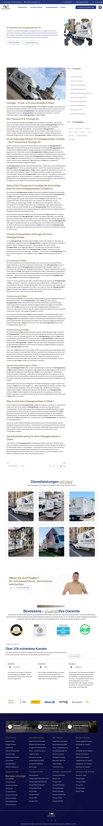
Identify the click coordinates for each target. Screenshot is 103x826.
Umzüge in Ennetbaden (76, 77)
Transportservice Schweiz (36, 760)
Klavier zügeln (33, 767)
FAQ (84, 2)
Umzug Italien (9, 788)
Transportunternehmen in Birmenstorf (81, 93)
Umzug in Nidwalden (58, 788)
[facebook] (50, 466)
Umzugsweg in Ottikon (76, 109)
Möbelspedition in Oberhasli (78, 113)
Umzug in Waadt (80, 788)
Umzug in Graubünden (58, 775)
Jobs (77, 747)
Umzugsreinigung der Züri (59, 751)
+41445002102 (68, 2)
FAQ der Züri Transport (82, 754)
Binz (70, 132)
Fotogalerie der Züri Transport (84, 751)
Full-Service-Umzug (58, 754)
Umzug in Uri (79, 785)
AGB (87, 2)
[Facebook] (48, 820)
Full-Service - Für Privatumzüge (17, 517)
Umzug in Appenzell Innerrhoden (38, 781)
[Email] (55, 820)
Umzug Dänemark (11, 782)
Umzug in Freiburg (34, 794)
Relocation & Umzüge (35, 757)
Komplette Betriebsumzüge (37, 744)
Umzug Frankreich (11, 791)
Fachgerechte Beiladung (36, 763)
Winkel (76, 132)
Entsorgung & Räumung (19, 554)
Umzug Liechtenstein (12, 795)
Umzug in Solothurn (57, 801)
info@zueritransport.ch (33, 2)
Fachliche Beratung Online (59, 744)
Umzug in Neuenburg (58, 785)
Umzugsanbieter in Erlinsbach (78, 89)
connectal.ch (79, 824)
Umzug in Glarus (33, 801)
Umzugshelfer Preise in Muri (77, 105)
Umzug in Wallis (80, 791)
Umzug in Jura (56, 778)
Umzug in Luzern (56, 781)
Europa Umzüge (10, 754)
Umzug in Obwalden (58, 791)
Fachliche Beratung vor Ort (60, 741)
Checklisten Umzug (57, 767)
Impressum (79, 2)
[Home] (8, 7)
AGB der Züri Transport (82, 757)
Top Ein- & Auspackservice (60, 747)
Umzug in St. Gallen (81, 775)
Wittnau (71, 128)
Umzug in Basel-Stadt (35, 788)
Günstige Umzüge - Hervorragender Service (80, 552)
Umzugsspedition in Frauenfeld (78, 101)
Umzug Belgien (10, 778)
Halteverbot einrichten (58, 760)
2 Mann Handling (56, 763)
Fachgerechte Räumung (12, 757)
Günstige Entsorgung (58, 757)
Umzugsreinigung (10, 763)
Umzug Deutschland (11, 785)
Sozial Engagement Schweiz (84, 741)
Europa (45, 37)
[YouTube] (51, 820)
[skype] (64, 466)
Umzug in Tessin (80, 778)
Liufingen (71, 135)
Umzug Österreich (11, 804)
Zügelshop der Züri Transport (84, 760)
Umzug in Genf (33, 797)
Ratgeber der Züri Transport (84, 763)
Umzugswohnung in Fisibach (78, 85)
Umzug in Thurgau (81, 781)
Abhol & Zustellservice (12, 767)
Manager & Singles (11, 744)
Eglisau (83, 132)
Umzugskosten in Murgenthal (78, 97)
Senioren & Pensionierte (12, 751)
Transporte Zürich (34, 754)
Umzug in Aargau (33, 775)
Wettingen (79, 128)
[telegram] (60, 466)
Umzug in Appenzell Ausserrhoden (38, 778)
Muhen (89, 132)
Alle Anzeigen (73, 656)
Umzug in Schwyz (57, 797)
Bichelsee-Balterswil (82, 135)
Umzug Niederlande (11, 801)
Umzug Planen (10, 760)
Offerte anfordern (14, 42)
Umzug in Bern (33, 791)
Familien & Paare (10, 741)
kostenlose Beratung (31, 42)
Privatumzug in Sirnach (76, 81)
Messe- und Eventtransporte (37, 751)
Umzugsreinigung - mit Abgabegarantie (49, 517)
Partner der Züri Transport (83, 744)
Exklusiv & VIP (9, 747)
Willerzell (87, 128)
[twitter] (53, 466)
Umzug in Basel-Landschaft (36, 785)
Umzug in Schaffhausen (58, 794)
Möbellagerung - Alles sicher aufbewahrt (80, 517)
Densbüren (72, 139)
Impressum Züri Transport (83, 767)
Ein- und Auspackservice (50, 554)
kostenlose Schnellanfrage (86, 7)
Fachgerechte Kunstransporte (37, 747)
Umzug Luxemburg (11, 798)
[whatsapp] (57, 466)
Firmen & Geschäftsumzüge (37, 741)
